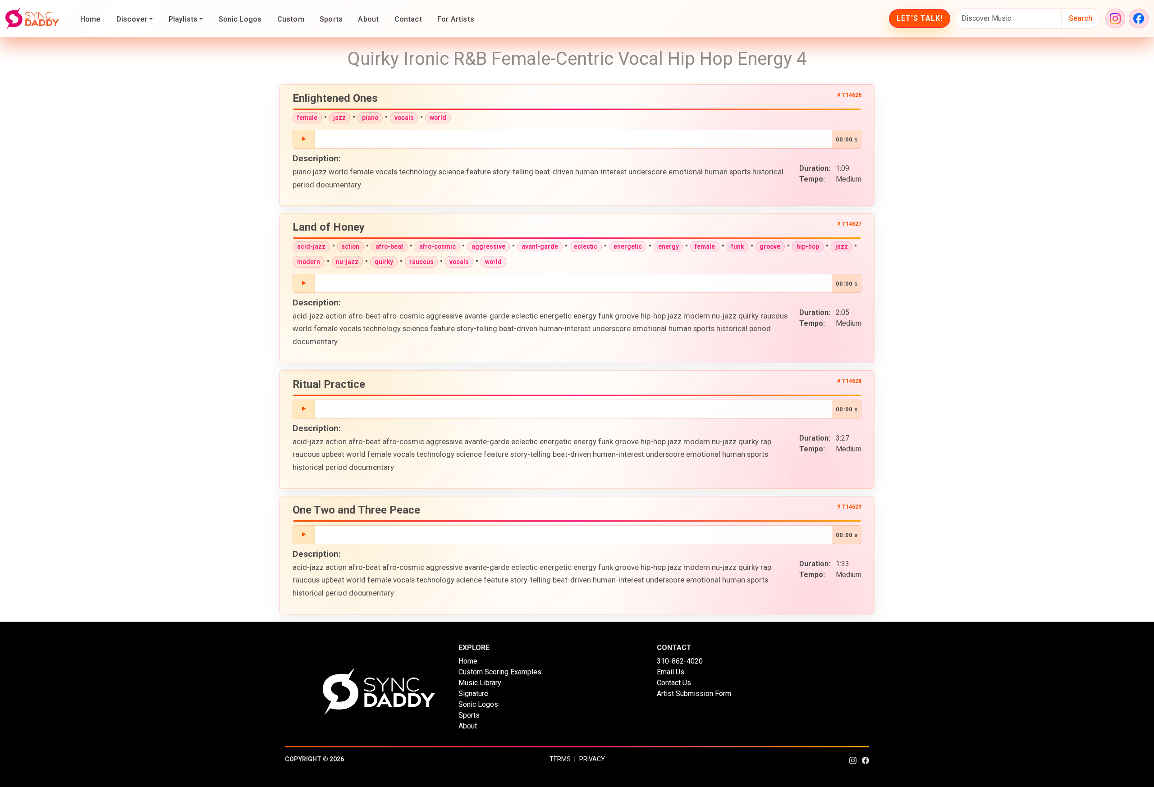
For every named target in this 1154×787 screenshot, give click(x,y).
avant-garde (540, 246)
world (438, 117)
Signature (473, 693)
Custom (290, 19)
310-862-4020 (680, 661)
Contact (408, 19)
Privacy (592, 759)
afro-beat (389, 246)
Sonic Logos (240, 19)
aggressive (488, 246)
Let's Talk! (920, 18)
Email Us (670, 672)
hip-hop (808, 246)
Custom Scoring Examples (499, 672)
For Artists (455, 19)
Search (1080, 18)
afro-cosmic (437, 246)
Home (90, 19)
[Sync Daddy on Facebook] (1139, 18)
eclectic (585, 246)
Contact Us (674, 682)
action (350, 246)
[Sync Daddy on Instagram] (1115, 18)
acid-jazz (311, 246)
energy (668, 246)
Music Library (479, 682)
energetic (628, 246)
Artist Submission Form (694, 693)
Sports (331, 19)
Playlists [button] (183, 19)
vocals (404, 117)
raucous (421, 261)
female (307, 117)
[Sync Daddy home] (32, 18)
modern (308, 261)
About (368, 19)
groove (770, 246)
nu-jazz (347, 261)
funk (737, 246)
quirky (384, 261)
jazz (339, 117)
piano (370, 117)
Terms (560, 759)
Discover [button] (131, 19)
